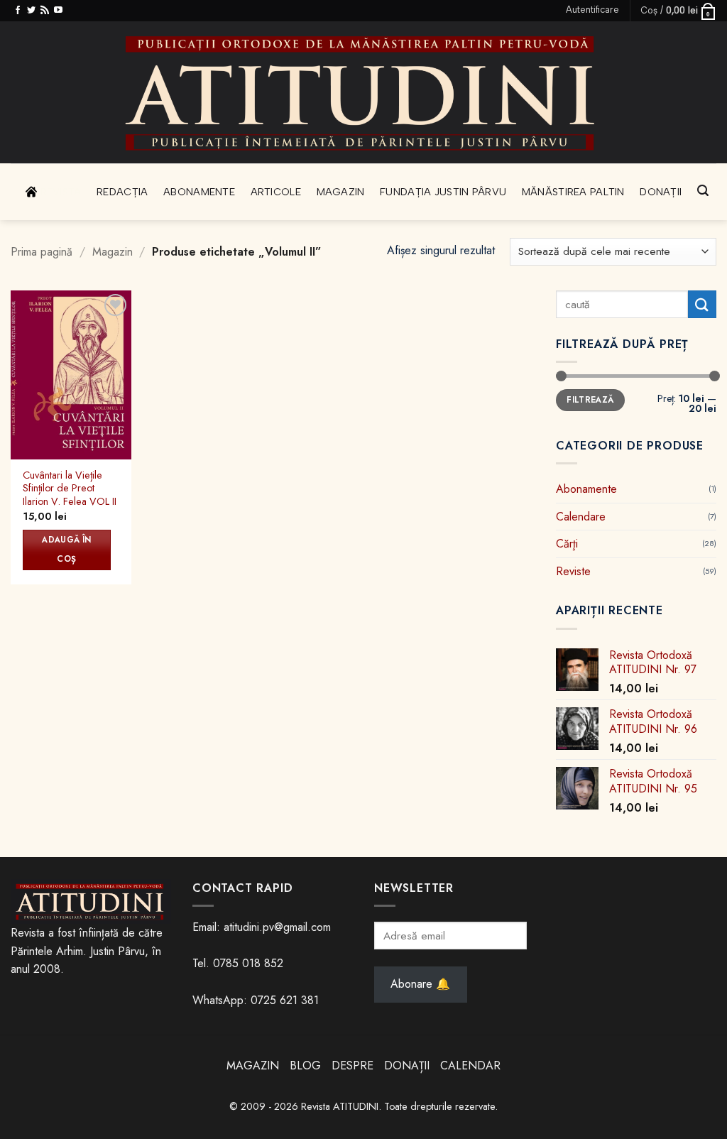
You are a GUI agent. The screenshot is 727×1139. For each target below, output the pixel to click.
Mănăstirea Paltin (573, 191)
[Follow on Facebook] (17, 11)
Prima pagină (41, 252)
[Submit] (702, 304)
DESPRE (352, 1065)
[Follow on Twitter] (31, 11)
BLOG (307, 1065)
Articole (276, 191)
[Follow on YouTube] (58, 11)
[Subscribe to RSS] (44, 11)
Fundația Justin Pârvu (443, 191)
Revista (61, 191)
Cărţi (567, 543)
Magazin (341, 191)
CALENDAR (470, 1065)
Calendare (581, 516)
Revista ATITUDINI (339, 1106)
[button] (592, 9)
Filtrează (590, 399)
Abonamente (199, 191)
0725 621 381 (285, 1000)
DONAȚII (407, 1065)
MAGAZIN (252, 1065)
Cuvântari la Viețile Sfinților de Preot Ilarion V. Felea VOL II (69, 488)
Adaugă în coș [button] (66, 549)
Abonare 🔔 (420, 984)
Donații (661, 191)
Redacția (122, 191)
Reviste (573, 571)
